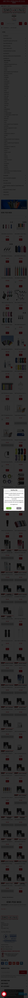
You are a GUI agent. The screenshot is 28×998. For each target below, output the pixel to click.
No (18, 508)
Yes (8, 508)
